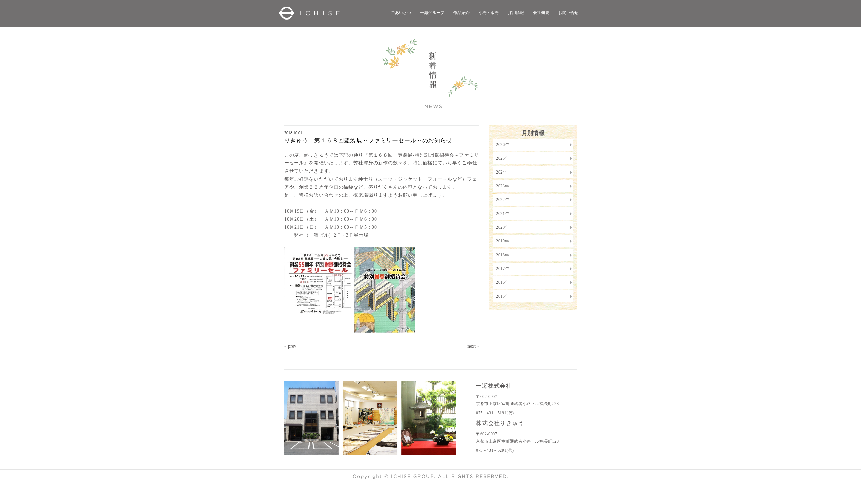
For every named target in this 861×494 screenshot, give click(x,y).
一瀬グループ (432, 12)
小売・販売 (489, 12)
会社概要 (541, 12)
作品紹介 (461, 12)
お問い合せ (568, 12)
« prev (290, 346)
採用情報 (516, 12)
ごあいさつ (401, 12)
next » (473, 346)
